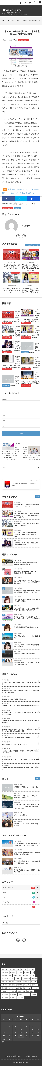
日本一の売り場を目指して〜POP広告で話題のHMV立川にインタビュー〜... (27, 862)
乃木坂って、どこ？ (24, 994)
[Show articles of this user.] (11, 225)
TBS (32, 972)
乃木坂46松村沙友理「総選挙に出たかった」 (27, 627)
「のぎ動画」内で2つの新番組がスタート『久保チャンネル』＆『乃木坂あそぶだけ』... (26, 534)
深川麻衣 (34, 994)
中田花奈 (26, 972)
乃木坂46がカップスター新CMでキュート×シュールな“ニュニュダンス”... (26, 505)
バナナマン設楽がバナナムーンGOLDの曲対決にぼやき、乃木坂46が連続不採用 (26, 609)
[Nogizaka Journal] (12, 12)
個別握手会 (26, 981)
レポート (18, 897)
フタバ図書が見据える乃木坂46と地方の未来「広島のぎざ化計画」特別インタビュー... (27, 844)
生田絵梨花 (13, 994)
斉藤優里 (11, 981)
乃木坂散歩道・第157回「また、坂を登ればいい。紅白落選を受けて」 (20, 760)
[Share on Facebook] (20, 3)
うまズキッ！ (21, 991)
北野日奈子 (12, 985)
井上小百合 (5, 994)
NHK (10, 975)
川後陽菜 (18, 981)
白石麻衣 (33, 981)
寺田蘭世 (4, 975)
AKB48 (32, 975)
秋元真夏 (25, 975)
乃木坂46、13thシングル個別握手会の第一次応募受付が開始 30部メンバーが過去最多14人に (27, 618)
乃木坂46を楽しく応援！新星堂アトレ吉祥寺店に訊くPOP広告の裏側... (27, 853)
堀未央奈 (4, 969)
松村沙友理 (30, 991)
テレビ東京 (31, 969)
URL (3, 426)
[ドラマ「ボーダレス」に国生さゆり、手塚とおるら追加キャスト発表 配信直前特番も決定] (8, 361)
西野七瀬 (34, 978)
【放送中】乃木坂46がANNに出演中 (24, 653)
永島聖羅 (4, 988)
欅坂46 (14, 991)
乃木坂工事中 (17, 975)
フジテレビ (35, 988)
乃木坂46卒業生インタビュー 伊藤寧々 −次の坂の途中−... (27, 871)
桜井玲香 (12, 972)
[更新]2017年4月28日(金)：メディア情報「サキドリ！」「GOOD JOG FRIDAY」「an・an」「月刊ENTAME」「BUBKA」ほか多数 (11, 453)
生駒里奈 (4, 985)
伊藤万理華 (19, 988)
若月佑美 (23, 969)
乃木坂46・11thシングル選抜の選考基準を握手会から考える (19, 706)
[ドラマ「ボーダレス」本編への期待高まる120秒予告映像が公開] (8, 346)
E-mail (3, 420)
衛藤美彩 (4, 981)
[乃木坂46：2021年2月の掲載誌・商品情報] (8, 382)
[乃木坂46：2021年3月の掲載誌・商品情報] (27, 349)
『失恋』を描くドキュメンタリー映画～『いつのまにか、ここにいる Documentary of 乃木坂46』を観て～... (27, 806)
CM (10, 969)
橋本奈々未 (16, 969)
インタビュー (18, 902)
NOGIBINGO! (6, 991)
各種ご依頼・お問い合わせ (13, 1056)
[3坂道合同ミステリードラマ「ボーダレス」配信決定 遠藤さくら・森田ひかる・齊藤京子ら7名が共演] (27, 378)
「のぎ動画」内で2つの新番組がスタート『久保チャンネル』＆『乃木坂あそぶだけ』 (30, 290)
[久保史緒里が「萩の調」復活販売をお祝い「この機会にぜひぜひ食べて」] (27, 363)
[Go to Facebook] (18, 237)
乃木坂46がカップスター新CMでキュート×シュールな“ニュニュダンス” (12, 267)
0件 (16, 40)
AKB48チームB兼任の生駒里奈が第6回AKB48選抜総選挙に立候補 (25, 563)
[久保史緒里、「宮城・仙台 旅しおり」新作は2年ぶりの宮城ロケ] (12, 281)
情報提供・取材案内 (31, 1056)
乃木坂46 (17, 208)
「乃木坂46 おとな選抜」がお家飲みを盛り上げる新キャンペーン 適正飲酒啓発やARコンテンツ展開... (26, 515)
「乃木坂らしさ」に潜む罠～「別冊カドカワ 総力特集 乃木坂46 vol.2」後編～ (20, 751)
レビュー (18, 907)
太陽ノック (34, 985)
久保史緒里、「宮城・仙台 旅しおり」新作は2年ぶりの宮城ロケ (11, 290)
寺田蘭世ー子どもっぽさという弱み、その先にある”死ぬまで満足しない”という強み (27, 591)
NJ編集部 (20, 204)
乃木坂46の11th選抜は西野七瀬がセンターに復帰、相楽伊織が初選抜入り (20, 721)
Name (3, 415)
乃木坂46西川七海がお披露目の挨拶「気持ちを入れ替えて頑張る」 (27, 600)
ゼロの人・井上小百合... (21, 815)
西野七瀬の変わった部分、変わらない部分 (14, 744)
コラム (18, 892)
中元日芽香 (5, 997)
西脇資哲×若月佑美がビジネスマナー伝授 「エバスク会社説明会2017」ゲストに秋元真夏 (31, 455)
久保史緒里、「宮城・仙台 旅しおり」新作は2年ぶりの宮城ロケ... (26, 524)
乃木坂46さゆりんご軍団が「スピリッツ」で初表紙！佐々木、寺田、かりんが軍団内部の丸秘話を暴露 (21, 730)
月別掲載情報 (25, 352)
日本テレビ (27, 988)
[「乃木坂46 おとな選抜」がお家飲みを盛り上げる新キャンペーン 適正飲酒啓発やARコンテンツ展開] (30, 258)
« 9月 (2, 1042)
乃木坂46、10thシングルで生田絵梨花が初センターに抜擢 (26, 645)
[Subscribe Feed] (30, 3)
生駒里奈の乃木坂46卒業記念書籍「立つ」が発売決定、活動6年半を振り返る (27, 572)
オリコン (11, 988)
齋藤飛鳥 (19, 985)
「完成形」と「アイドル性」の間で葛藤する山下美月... (27, 824)
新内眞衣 (12, 997)
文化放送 (17, 978)
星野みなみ (5, 972)
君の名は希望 (26, 978)
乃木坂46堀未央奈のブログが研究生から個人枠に (16, 737)
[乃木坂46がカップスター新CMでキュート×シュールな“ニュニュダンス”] (12, 258)
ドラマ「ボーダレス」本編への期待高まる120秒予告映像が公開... (26, 543)
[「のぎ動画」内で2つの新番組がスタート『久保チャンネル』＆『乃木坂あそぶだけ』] (30, 281)
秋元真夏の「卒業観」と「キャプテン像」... (26, 787)
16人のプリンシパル (7, 978)
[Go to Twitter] (24, 237)
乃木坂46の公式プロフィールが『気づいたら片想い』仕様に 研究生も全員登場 (21, 713)
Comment (4, 399)
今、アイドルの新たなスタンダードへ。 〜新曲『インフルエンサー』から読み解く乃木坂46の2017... (27, 582)
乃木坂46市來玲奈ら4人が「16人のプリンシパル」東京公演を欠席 (27, 663)
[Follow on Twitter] (25, 3)
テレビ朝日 (20, 997)
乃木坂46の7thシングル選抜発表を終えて (14, 699)
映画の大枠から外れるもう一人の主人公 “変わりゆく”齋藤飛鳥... (26, 796)
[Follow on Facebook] (24, 940)
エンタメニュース (23, 40)
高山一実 (26, 985)
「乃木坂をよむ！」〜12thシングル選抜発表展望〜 (27, 637)
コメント (28, 204)
